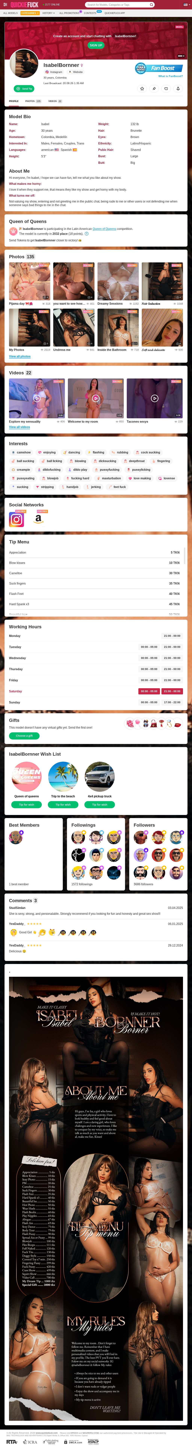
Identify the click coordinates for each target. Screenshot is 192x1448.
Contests (90, 13)
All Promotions (69, 13)
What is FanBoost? (170, 76)
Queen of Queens (104, 228)
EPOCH (74, 1433)
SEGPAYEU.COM (90, 1433)
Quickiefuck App (115, 13)
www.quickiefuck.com (47, 1433)
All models (10, 13)
